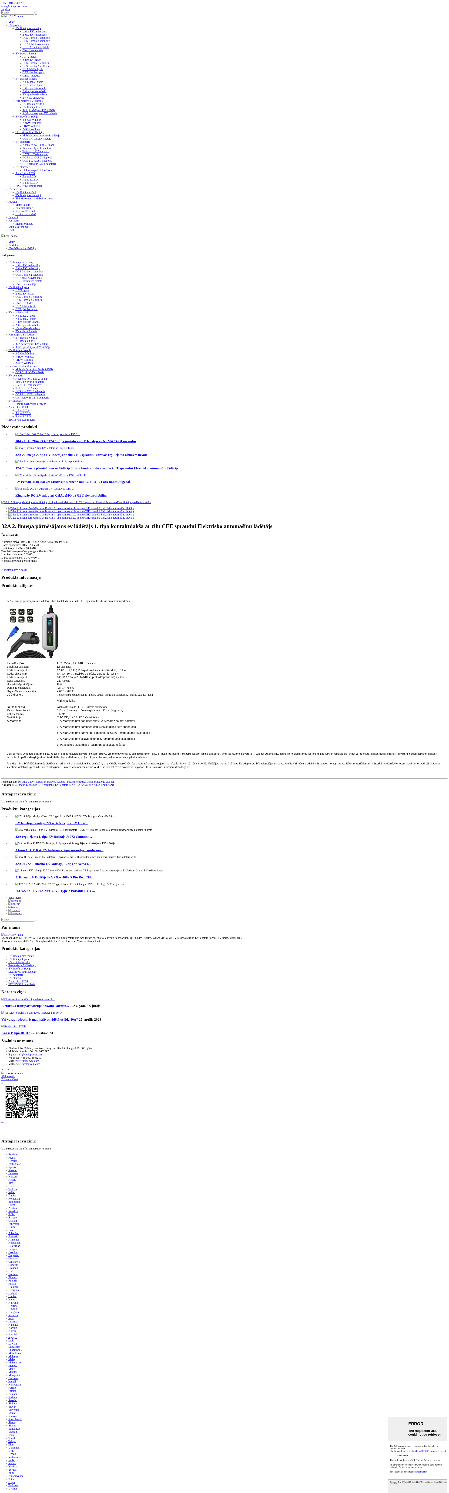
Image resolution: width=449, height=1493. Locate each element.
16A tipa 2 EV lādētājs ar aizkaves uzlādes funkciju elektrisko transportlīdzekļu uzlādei (66, 781)
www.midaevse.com (27, 1060)
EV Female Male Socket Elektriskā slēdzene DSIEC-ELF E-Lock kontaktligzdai (72, 482)
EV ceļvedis (15, 189)
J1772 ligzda (29, 56)
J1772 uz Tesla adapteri (35, 154)
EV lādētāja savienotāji (28, 195)
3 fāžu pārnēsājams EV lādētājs (39, 113)
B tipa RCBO (30, 182)
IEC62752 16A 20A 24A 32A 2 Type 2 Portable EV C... (55, 891)
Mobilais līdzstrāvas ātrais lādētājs (41, 135)
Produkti (13, 245)
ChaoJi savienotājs (32, 50)
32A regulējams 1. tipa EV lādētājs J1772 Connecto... (53, 837)
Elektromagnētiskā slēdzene (37, 170)
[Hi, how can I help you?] (4, 1133)
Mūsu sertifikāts (24, 223)
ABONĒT (7, 1069)
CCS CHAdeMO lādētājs (36, 138)
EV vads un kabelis (33, 97)
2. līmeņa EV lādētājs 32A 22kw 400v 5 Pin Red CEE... (55, 877)
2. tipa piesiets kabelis (34, 91)
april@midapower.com (29, 1054)
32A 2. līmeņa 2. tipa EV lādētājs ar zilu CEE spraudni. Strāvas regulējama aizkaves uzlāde (81, 455)
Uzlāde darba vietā (25, 214)
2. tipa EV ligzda (31, 59)
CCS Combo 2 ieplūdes (35, 66)
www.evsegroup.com (28, 1063)
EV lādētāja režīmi (25, 192)
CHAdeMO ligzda (32, 69)
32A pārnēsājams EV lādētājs (38, 110)
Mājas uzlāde (22, 204)
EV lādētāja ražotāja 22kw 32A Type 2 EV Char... (51, 823)
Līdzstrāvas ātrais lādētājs (29, 132)
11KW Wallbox (31, 125)
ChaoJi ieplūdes (31, 75)
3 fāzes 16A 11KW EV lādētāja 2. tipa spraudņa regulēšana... (59, 850)
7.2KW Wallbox (31, 122)
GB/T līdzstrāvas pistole (35, 47)
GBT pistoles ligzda (33, 72)
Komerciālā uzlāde (25, 211)
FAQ (11, 229)
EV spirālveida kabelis (34, 94)
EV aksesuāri (22, 166)
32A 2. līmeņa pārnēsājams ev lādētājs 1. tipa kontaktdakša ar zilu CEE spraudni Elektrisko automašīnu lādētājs (96, 468)
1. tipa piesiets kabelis (34, 88)
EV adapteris (22, 141)
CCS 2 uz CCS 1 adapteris (37, 160)
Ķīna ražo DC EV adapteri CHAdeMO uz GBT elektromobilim (61, 495)
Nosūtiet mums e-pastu (14, 569)
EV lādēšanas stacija (26, 116)
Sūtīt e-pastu (8, 1076)
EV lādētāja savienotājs (28, 28)
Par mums (13, 220)
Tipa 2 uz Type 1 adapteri (36, 148)
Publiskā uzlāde (24, 207)
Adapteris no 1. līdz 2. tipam (38, 144)
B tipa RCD (29, 176)
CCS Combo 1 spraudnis (36, 37)
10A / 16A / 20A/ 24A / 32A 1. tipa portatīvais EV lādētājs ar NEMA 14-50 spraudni (75, 441)
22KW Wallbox (31, 129)
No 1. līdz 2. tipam (32, 81)
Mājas (11, 21)
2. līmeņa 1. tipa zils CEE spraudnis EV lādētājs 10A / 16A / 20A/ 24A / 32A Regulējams (64, 784)
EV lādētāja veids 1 (33, 103)
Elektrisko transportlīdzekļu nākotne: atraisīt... (35, 1006)
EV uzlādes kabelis (26, 78)
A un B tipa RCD (25, 173)
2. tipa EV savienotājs (34, 34)
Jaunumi (13, 217)
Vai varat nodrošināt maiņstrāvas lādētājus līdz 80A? (39, 1019)
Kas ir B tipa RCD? (15, 1033)
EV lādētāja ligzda (25, 53)
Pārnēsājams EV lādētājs (29, 100)
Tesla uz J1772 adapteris (35, 151)
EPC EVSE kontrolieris (28, 185)
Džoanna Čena (9, 1079)
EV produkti (15, 25)
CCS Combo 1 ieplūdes (35, 62)
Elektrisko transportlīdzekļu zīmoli (34, 198)
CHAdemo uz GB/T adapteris (39, 163)
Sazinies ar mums (18, 226)
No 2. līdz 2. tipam (32, 85)
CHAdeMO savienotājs (35, 44)
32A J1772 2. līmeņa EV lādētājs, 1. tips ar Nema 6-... (53, 864)
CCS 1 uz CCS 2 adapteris (37, 157)
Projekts (12, 201)
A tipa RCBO (30, 179)
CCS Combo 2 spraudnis (36, 40)
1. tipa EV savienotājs (34, 31)
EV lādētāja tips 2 (32, 107)
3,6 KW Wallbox (31, 119)
